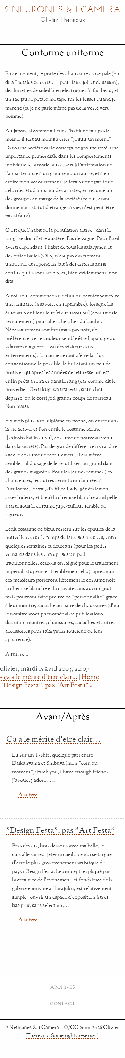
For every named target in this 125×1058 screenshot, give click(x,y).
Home (90, 676)
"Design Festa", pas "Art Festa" (60, 829)
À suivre (28, 794)
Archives (62, 987)
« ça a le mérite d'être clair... (38, 676)
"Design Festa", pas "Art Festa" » (46, 685)
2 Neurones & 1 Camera (62, 10)
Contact (62, 1003)
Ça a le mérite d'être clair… (53, 738)
